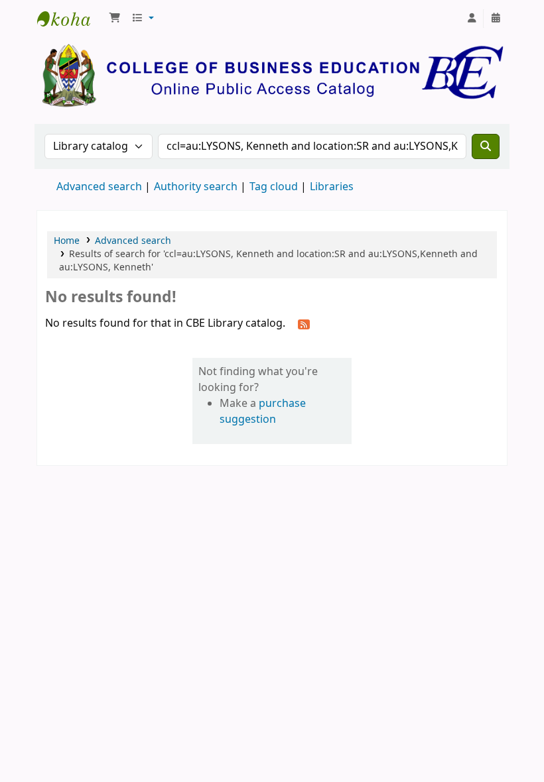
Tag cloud (273, 187)
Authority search (196, 187)
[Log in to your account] (471, 18)
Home (67, 241)
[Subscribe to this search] (304, 324)
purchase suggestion (263, 411)
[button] (114, 18)
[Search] (486, 146)
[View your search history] (495, 18)
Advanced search (99, 187)
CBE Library (70, 18)
